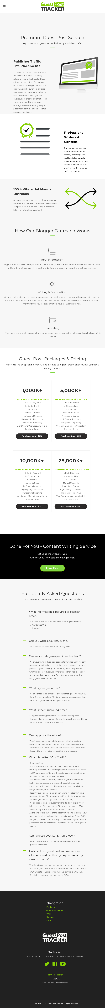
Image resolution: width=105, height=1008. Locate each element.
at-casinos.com (48, 675)
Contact (50, 917)
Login (48, 920)
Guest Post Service (55, 910)
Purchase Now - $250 (70, 506)
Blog (48, 914)
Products (50, 907)
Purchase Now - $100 (32, 436)
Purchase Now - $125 (71, 436)
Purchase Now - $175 (32, 506)
